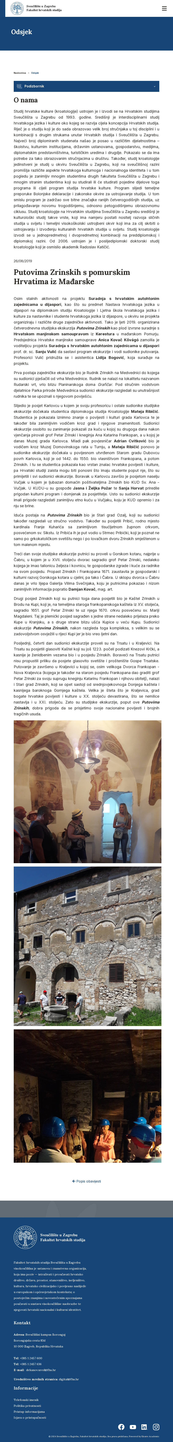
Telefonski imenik (26, 1400)
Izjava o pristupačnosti (30, 1417)
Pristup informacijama (29, 1412)
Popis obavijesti (88, 1181)
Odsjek (35, 73)
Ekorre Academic (150, 1436)
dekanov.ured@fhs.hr (41, 1370)
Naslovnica (20, 73)
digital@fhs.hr (69, 1379)
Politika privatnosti (27, 1406)
